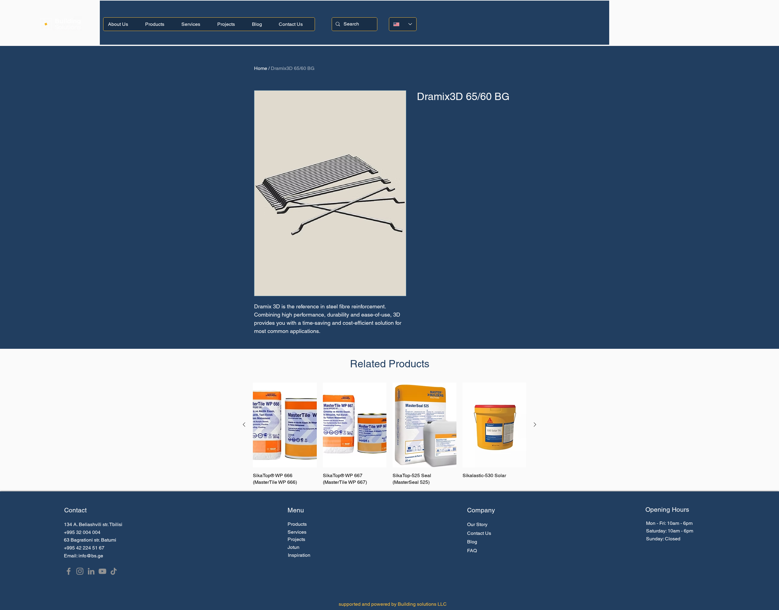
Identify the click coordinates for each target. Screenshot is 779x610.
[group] (389, 434)
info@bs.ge (91, 556)
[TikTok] (113, 571)
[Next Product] (535, 424)
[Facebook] (68, 571)
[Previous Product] (244, 424)
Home (260, 68)
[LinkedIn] (91, 571)
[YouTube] (102, 571)
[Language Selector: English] (403, 24)
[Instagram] (80, 571)
